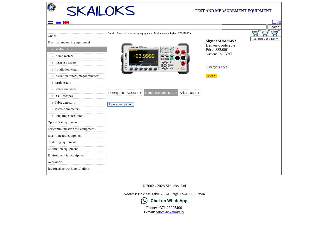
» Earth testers (59, 82)
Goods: (52, 36)
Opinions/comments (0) (161, 92)
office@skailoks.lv (170, 212)
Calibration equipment (63, 149)
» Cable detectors (61, 102)
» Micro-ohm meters (63, 109)
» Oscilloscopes (60, 96)
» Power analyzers (62, 89)
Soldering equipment (62, 142)
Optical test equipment (63, 122)
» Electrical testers (62, 62)
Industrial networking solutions (69, 168)
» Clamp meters (60, 56)
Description (116, 92)
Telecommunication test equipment (71, 129)
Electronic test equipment (65, 135)
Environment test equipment (66, 155)
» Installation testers (63, 69)
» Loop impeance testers (66, 116)
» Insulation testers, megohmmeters (73, 76)
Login (276, 22)
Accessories (55, 162)
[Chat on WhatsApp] (164, 203)
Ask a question (189, 92)
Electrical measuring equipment (69, 42)
